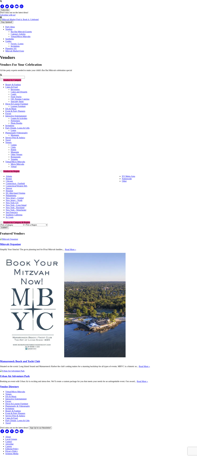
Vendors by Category (12, 80)
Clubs (13, 147)
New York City (12, 203)
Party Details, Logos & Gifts (17, 128)
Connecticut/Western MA (16, 186)
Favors (8, 113)
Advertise (9, 444)
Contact (8, 441)
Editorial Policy (11, 449)
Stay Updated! (6, 22)
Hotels (13, 149)
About (8, 437)
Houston (9, 191)
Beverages (15, 89)
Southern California (14, 215)
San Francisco (12, 212)
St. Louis (9, 217)
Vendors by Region (11, 171)
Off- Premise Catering (20, 99)
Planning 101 (11, 48)
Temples (14, 159)
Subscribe (5, 10)
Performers (15, 121)
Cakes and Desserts (19, 92)
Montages (15, 135)
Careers (8, 446)
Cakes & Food (11, 87)
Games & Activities (19, 118)
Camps (14, 145)
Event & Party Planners (15, 111)
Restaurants (16, 157)
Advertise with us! (8, 15)
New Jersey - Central (15, 198)
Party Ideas (10, 27)
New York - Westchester (16, 210)
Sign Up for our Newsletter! (40, 428)
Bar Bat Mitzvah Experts (21, 32)
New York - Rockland (15, 207)
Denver (9, 188)
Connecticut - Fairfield (15, 183)
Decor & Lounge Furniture (16, 104)
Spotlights (9, 39)
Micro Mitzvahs (17, 164)
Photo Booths (16, 123)
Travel (8, 140)
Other (124, 181)
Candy (13, 94)
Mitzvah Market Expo (14, 51)
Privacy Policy (11, 451)
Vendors (8, 29)
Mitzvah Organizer (10, 244)
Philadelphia (11, 195)
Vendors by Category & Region (16, 222)
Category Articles (18, 34)
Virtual (13, 166)
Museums (15, 152)
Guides (8, 41)
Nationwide (127, 179)
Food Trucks (16, 97)
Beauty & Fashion (13, 84)
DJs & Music (10, 109)
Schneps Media (11, 453)
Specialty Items (17, 101)
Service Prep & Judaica (15, 137)
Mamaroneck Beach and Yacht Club (20, 361)
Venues (8, 142)
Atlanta (9, 176)
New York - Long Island (16, 205)
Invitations (15, 46)
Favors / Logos (17, 44)
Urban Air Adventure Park (15, 376)
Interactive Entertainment (16, 116)
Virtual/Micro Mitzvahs (20, 36)
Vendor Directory (9, 386)
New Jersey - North (14, 200)
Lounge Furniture (18, 106)
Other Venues (16, 154)
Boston (9, 179)
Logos (13, 130)
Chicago (9, 181)
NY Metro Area (128, 176)
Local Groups (11, 439)
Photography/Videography (16, 133)
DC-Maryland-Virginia (15, 193)
